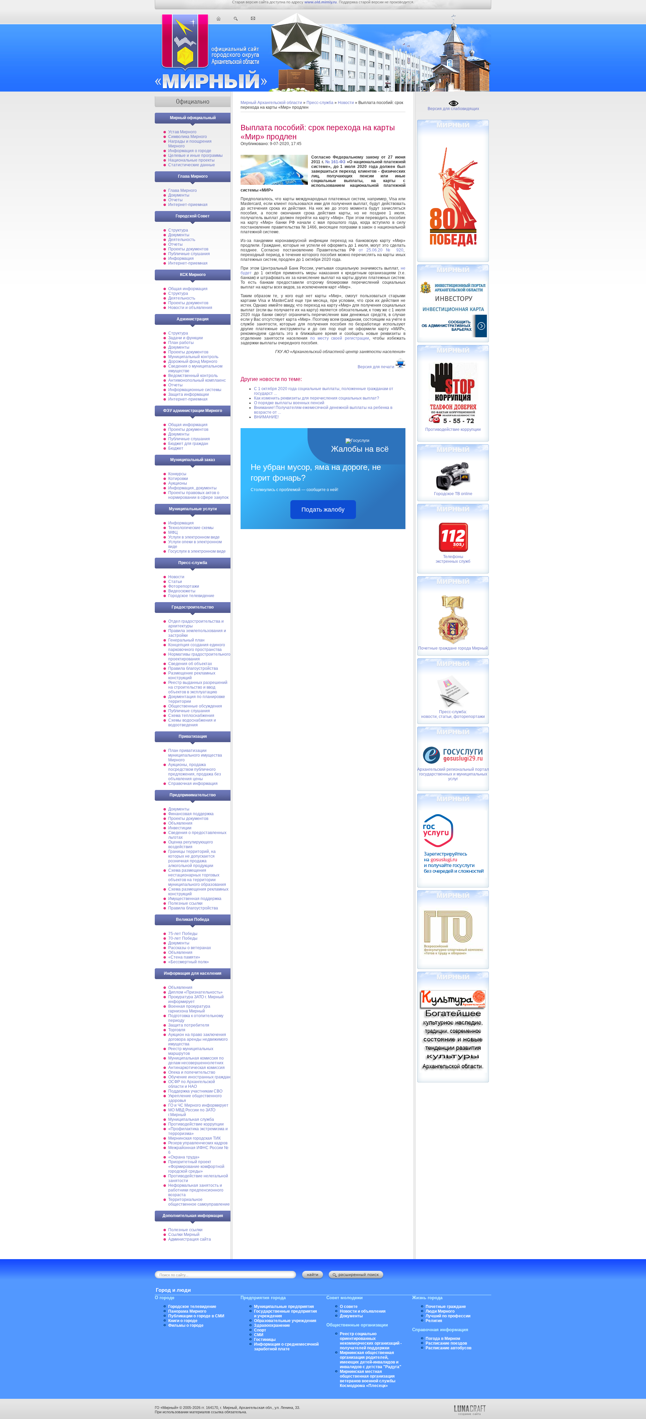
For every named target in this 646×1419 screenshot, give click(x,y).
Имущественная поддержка (194, 898)
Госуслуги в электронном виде (197, 551)
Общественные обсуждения (195, 706)
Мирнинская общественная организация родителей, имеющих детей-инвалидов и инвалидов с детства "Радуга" (370, 1359)
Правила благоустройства (193, 668)
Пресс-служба (320, 102)
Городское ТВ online (453, 493)
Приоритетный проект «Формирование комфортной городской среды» (196, 1167)
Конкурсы (177, 474)
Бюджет (175, 448)
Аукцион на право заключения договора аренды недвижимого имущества (198, 1039)
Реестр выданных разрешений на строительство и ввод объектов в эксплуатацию (197, 687)
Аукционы (177, 483)
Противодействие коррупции (196, 1124)
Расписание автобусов (448, 1348)
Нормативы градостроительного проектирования (199, 656)
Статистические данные (191, 165)
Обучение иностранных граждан (199, 1077)
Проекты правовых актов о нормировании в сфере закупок (198, 495)
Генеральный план (186, 640)
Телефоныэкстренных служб (453, 559)
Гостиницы (265, 1339)
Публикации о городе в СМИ (196, 1316)
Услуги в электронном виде (194, 537)
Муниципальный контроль (193, 356)
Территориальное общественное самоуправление (199, 1202)
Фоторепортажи (183, 586)
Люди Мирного (440, 1311)
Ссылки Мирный (184, 1234)
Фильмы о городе (186, 1325)
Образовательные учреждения (285, 1320)
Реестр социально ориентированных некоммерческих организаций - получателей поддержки (371, 1340)
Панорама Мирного (187, 1311)
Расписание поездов (446, 1343)
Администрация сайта (189, 1239)
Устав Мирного (182, 132)
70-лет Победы (183, 938)
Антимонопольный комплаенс (197, 380)
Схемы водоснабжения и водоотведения (192, 722)
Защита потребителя (188, 1025)
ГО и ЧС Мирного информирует (198, 1105)
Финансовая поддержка (191, 813)
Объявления (180, 823)
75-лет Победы (183, 933)
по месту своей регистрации (339, 338)
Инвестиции (179, 828)
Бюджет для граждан (188, 443)
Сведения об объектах (190, 663)
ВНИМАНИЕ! (266, 417)
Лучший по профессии (448, 1316)
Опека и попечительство (191, 1072)
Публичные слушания (189, 253)
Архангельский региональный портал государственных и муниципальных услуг (453, 774)
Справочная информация (193, 783)
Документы (178, 195)
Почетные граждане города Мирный (453, 648)
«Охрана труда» (184, 1157)
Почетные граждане (446, 1306)
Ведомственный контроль (193, 375)
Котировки (178, 478)
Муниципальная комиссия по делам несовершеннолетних (196, 1060)
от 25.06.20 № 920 (381, 250)
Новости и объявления (190, 307)
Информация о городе (189, 150)
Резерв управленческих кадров (197, 1143)
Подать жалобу (323, 509)
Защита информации (188, 394)
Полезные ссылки (185, 903)
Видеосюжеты (181, 591)
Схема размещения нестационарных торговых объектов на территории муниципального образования (197, 877)
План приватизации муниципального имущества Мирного (195, 755)
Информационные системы (194, 389)
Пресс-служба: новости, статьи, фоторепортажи (453, 714)
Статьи (175, 581)
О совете (349, 1306)
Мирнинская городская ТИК (194, 1138)
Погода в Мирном (443, 1338)
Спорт (260, 1330)
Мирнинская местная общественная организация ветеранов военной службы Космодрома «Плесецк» (367, 1378)
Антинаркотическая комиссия (196, 1067)
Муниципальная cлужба (191, 1119)
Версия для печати (376, 367)
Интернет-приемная (188, 204)
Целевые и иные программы (195, 155)
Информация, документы (192, 488)
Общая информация (188, 288)
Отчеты (175, 200)
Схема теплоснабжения (191, 715)
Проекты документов (188, 249)
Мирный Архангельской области (271, 102)
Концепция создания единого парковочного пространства (196, 647)
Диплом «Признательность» (195, 992)
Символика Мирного (187, 136)
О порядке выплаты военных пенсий (289, 403)
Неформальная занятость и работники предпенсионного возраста (195, 1190)
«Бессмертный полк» (188, 962)
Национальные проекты (191, 160)
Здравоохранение (272, 1325)
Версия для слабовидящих (453, 108)
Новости (176, 577)
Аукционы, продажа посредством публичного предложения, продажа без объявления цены (194, 771)
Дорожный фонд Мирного (192, 361)
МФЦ (173, 532)
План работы (181, 342)
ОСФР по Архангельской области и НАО (191, 1084)
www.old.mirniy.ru (320, 2)
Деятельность (181, 239)
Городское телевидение (191, 595)
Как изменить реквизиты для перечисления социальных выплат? (316, 398)
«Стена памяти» (184, 957)
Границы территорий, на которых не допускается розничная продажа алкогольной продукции (192, 858)
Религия (434, 1320)
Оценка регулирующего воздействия (190, 844)
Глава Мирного (182, 190)
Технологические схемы (191, 527)
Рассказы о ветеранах (189, 947)
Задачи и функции (185, 338)
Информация (181, 258)
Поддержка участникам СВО (195, 1091)
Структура (178, 230)
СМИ (258, 1335)
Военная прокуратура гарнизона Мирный (189, 1008)
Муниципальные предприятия (284, 1306)
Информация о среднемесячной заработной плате (286, 1346)
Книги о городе (183, 1320)
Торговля (176, 1030)
